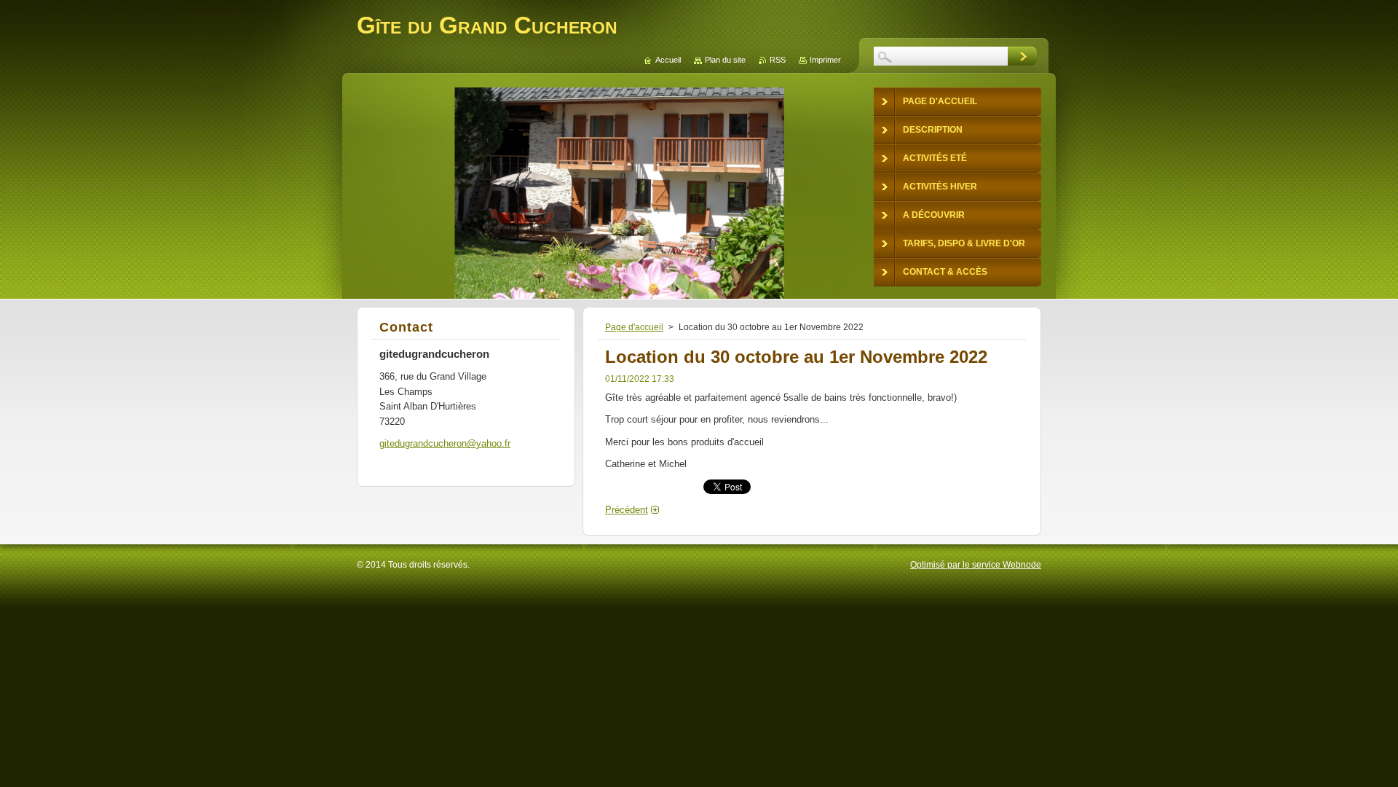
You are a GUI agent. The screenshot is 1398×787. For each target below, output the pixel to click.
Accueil (668, 59)
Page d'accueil (634, 327)
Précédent (626, 509)
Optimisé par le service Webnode (975, 564)
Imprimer (825, 59)
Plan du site (725, 59)
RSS (778, 59)
